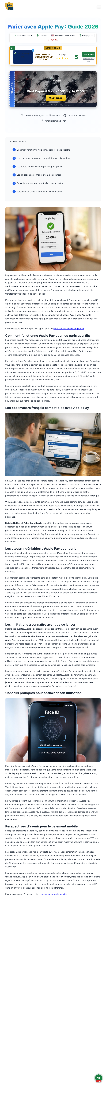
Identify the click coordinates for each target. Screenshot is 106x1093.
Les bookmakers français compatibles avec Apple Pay (43, 158)
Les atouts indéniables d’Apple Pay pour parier (39, 166)
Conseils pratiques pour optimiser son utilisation (40, 183)
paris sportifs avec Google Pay (68, 328)
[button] (53, 89)
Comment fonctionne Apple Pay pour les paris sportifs (43, 150)
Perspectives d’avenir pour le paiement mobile (39, 191)
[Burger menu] (99, 6)
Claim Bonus (55, 98)
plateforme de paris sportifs (53, 894)
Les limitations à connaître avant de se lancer (39, 175)
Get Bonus (89, 54)
